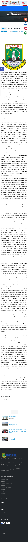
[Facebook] (2, 400)
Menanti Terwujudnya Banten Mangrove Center (16, 423)
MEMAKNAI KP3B (12, 417)
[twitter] (4, 523)
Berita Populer (6, 412)
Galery (2, 509)
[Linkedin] (7, 400)
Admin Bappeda (14, 31)
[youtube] (9, 523)
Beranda (10, 12)
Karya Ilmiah (4, 513)
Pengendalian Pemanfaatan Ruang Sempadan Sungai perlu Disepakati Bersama (17, 431)
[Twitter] (4, 400)
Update (14, 412)
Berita (2, 506)
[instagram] (7, 523)
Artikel (2, 502)
